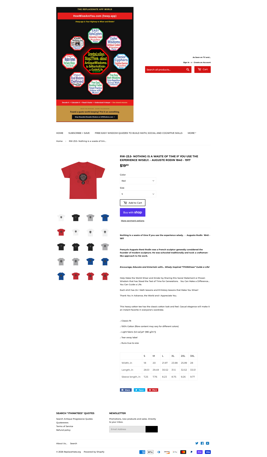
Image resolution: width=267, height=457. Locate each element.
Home (59, 133)
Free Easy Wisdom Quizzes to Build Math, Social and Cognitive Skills (138, 133)
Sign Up (152, 429)
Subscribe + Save (79, 133)
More (191, 133)
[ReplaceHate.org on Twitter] (196, 443)
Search (73, 443)
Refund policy (63, 430)
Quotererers (62, 422)
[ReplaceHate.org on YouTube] (207, 443)
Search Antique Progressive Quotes (74, 419)
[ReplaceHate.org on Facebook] (202, 443)
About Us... (61, 443)
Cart (205, 69)
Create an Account (202, 62)
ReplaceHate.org (72, 452)
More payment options (132, 220)
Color (123, 174)
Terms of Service (64, 426)
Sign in (186, 62)
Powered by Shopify (94, 452)
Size (122, 187)
